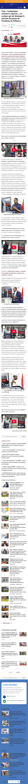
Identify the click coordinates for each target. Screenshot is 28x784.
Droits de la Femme (13, 777)
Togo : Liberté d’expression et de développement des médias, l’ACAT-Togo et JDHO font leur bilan (18, 510)
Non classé (16, 718)
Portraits (11, 603)
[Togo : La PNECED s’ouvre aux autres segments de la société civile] (5, 608)
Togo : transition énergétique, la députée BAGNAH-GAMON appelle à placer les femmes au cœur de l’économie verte (13, 445)
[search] (18, 7)
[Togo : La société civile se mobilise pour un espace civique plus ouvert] (5, 503)
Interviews (18, 487)
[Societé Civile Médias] (14, 4)
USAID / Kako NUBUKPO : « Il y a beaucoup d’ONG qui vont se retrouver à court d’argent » (17, 484)
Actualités (11, 718)
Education (11, 767)
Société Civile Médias (5, 30)
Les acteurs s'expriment (14, 489)
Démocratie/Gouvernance (14, 505)
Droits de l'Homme (13, 513)
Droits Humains (12, 584)
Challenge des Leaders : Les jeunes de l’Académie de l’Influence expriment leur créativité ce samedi (13, 273)
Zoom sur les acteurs (18, 603)
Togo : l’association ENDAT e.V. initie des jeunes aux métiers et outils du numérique (8, 644)
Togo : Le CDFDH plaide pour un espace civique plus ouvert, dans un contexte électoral (18, 535)
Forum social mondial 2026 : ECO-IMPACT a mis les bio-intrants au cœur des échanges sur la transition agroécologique (13, 462)
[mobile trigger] (2, 7)
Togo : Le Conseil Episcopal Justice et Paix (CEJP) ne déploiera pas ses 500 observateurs (18, 518)
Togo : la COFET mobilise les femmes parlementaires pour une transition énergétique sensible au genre (12, 456)
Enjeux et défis (12, 487)
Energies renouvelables (14, 759)
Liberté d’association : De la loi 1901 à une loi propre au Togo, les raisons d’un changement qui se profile (18, 543)
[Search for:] (12, 436)
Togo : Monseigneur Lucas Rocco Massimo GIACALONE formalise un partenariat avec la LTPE (18, 723)
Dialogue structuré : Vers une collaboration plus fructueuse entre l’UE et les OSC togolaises (18, 560)
